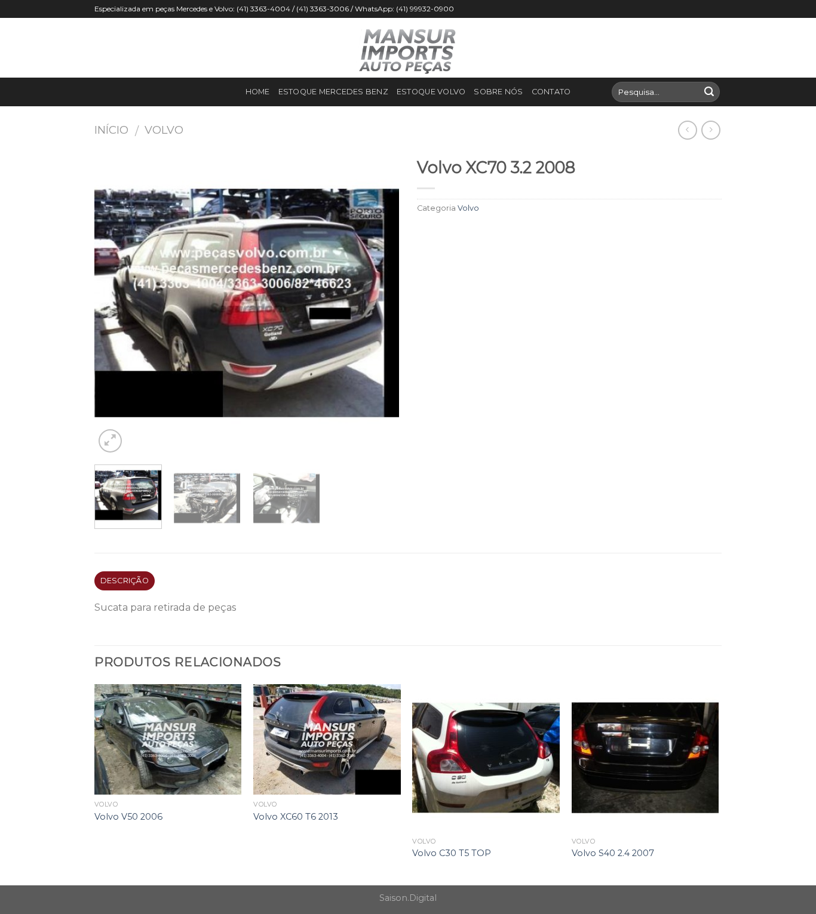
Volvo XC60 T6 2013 (295, 816)
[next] (378, 303)
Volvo (164, 130)
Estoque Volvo (431, 91)
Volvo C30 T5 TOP (451, 853)
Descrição (124, 580)
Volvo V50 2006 (128, 816)
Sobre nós (498, 91)
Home (258, 91)
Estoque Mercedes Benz (333, 91)
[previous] (115, 303)
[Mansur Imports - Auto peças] (408, 48)
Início (111, 130)
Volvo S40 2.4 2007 (613, 853)
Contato (551, 91)
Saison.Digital (408, 898)
